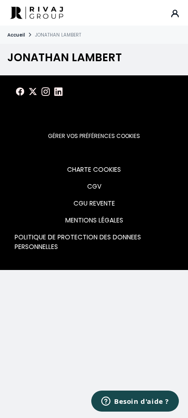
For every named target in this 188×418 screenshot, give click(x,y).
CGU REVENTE (94, 203)
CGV (94, 186)
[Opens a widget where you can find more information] (135, 402)
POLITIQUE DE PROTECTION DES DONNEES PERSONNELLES (78, 242)
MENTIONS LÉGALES (94, 220)
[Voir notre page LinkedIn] (58, 91)
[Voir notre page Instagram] (45, 91)
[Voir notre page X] (32, 91)
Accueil (16, 35)
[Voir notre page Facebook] (20, 91)
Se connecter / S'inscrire (175, 13)
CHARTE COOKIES (94, 169)
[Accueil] (36, 13)
